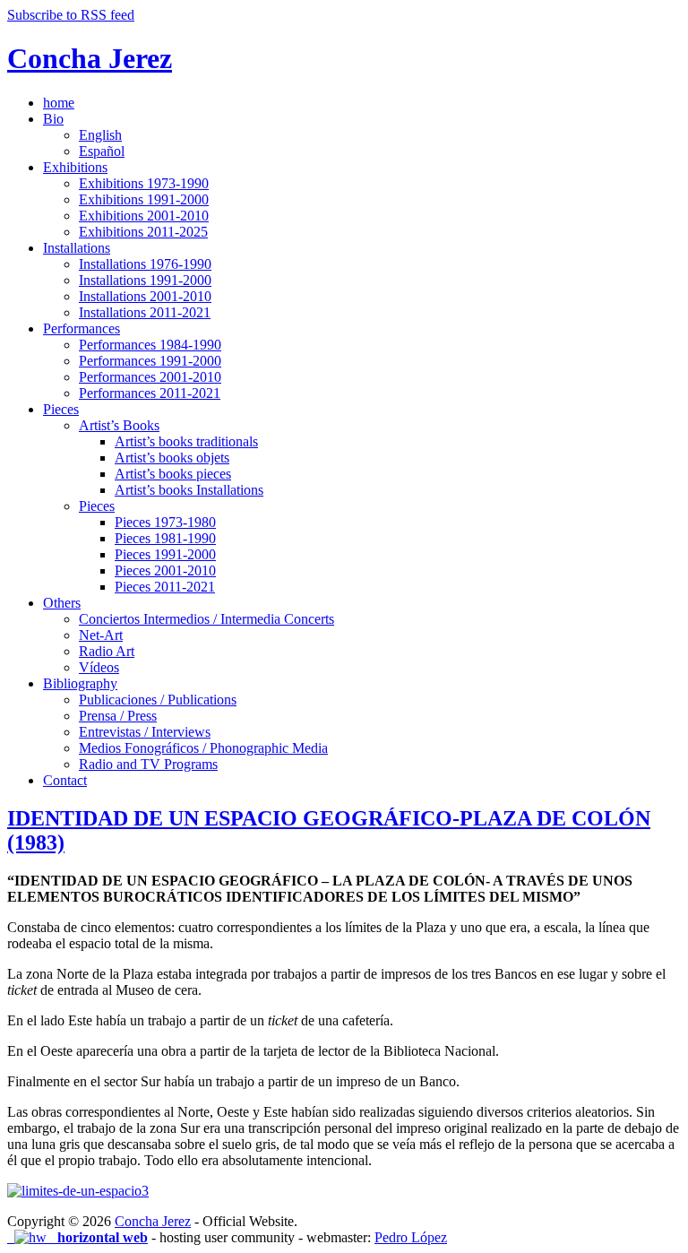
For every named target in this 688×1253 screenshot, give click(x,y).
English (100, 135)
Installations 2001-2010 (145, 296)
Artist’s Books (119, 425)
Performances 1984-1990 (150, 344)
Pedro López (410, 1237)
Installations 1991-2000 (145, 280)
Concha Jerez (89, 58)
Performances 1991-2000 (150, 360)
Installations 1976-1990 (145, 264)
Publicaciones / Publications (157, 699)
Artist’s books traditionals (186, 441)
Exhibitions (75, 167)
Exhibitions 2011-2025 (143, 231)
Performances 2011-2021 (149, 393)
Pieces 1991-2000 (165, 554)
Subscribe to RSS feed (70, 14)
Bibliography (80, 683)
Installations (76, 247)
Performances (81, 328)
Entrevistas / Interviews (145, 731)
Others (62, 602)
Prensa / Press (118, 715)
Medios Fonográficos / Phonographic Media (203, 748)
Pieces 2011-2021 (165, 586)
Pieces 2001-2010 (165, 570)
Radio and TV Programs (148, 764)
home (58, 102)
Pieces (61, 409)
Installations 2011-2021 (145, 312)
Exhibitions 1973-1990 (144, 183)
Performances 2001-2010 (150, 377)
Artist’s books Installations (189, 489)
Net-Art (101, 635)
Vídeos (99, 667)
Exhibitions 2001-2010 (144, 215)
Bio (53, 118)
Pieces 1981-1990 (165, 538)
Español (102, 151)
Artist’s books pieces (173, 473)
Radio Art (106, 651)
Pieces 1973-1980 (165, 522)
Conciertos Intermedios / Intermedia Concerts (206, 618)
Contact (65, 780)
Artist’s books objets (172, 457)
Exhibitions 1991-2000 (144, 199)
